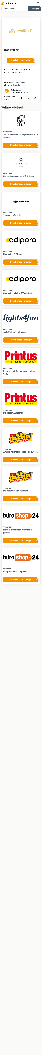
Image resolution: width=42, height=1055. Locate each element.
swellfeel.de (15, 85)
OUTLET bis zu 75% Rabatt (14, 332)
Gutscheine (20, 82)
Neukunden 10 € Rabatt (13, 254)
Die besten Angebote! (13, 413)
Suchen (35, 9)
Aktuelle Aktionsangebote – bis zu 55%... (20, 452)
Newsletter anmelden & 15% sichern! (19, 176)
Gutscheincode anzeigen (21, 60)
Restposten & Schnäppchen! (15, 571)
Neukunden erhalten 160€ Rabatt (17, 293)
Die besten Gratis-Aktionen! (15, 491)
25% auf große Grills (12, 215)
